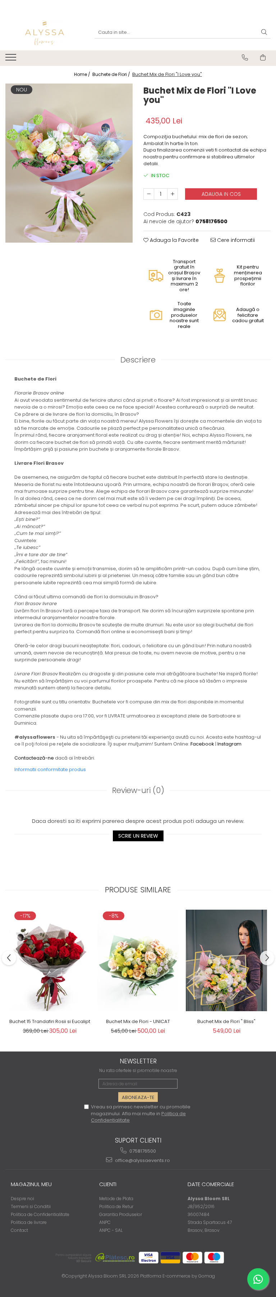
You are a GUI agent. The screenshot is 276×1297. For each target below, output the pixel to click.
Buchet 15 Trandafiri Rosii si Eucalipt (49, 1021)
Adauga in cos (221, 194)
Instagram (229, 743)
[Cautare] (264, 33)
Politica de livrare (29, 1222)
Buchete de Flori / (111, 74)
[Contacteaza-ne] (245, 57)
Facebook (202, 743)
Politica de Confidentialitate (40, 1214)
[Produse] (11, 59)
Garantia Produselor (120, 1214)
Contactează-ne (34, 758)
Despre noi (22, 1198)
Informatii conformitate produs (50, 769)
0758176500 (142, 1151)
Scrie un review (138, 835)
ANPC (105, 1222)
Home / (82, 74)
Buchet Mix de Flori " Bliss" (226, 1021)
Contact (19, 1230)
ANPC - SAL (111, 1230)
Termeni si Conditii (31, 1206)
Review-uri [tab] (138, 790)
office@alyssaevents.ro (142, 1160)
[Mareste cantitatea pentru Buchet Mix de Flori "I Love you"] (172, 194)
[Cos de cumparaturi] (263, 57)
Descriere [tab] (138, 360)
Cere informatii (235, 240)
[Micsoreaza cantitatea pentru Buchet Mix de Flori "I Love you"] (148, 194)
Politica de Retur (116, 1206)
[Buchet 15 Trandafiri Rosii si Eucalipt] (49, 961)
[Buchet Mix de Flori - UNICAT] (138, 961)
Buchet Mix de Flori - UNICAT (138, 1021)
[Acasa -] (44, 32)
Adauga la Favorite (173, 240)
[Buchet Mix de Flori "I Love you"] (69, 163)
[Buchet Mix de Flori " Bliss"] (226, 961)
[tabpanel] (69, 163)
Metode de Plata (116, 1198)
